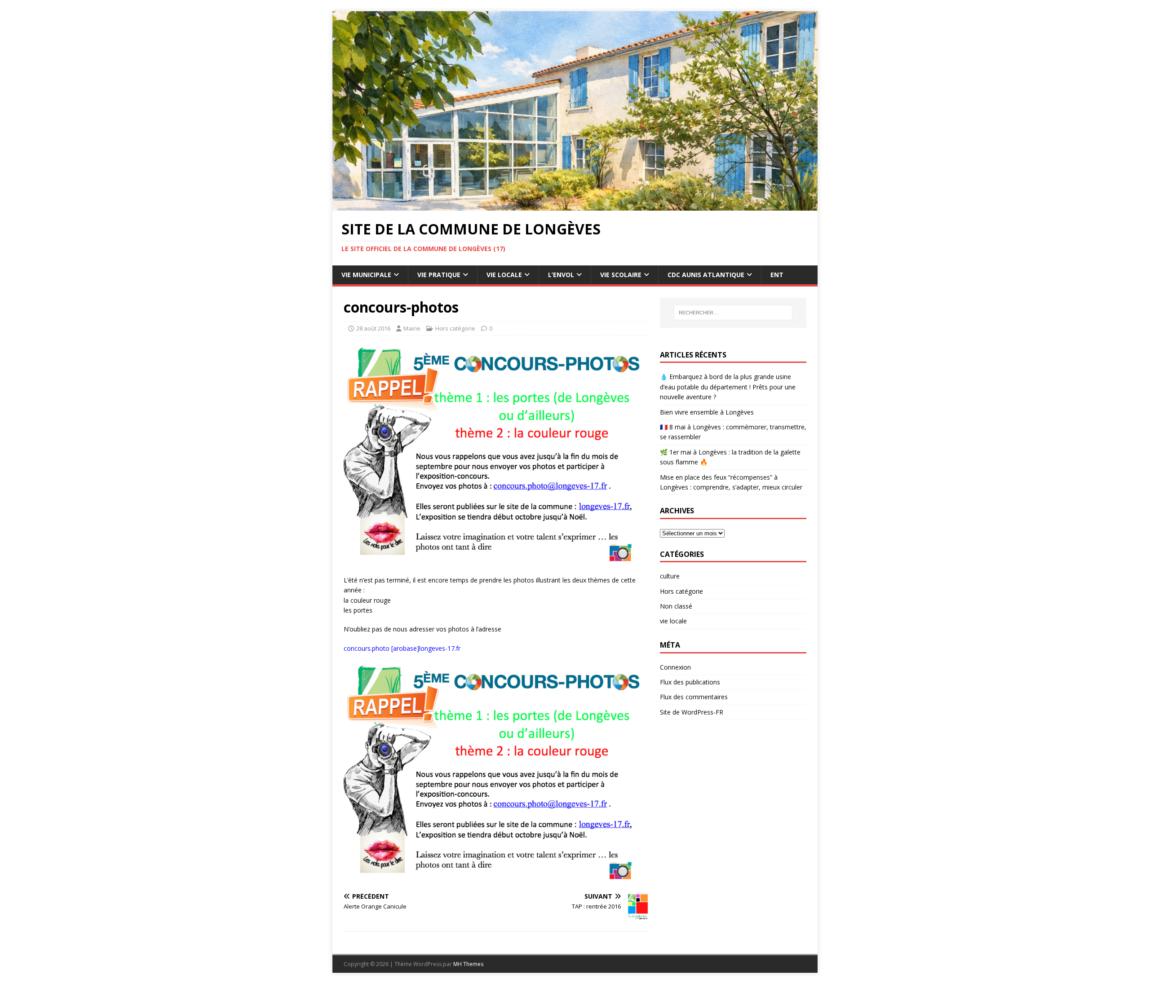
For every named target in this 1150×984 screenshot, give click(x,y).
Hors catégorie (455, 328)
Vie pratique (438, 274)
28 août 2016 (373, 328)
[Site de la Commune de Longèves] (575, 205)
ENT (776, 274)
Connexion (675, 667)
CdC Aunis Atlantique (706, 274)
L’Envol (561, 274)
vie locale (673, 621)
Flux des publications (690, 682)
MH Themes (468, 964)
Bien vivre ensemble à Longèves (707, 412)
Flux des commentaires (694, 697)
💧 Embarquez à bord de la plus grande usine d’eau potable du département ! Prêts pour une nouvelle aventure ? (728, 386)
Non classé (676, 606)
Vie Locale (504, 274)
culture (670, 576)
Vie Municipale (366, 274)
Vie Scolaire (620, 274)
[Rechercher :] (733, 312)
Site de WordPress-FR (691, 712)
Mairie (411, 328)
